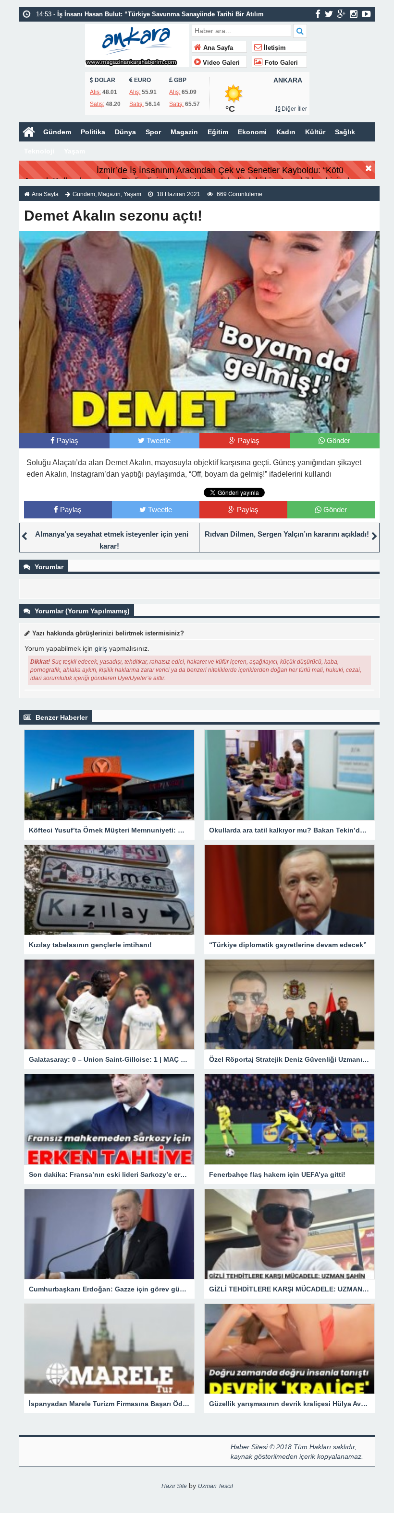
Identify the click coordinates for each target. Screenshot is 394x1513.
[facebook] (317, 14)
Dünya (125, 132)
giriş (101, 648)
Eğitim (218, 132)
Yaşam (74, 151)
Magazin (184, 132)
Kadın (286, 132)
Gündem (57, 132)
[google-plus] (341, 14)
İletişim (274, 48)
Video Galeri (220, 62)
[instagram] (353, 14)
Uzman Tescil (215, 1486)
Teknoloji (39, 151)
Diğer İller (293, 109)
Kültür (315, 132)
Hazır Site (174, 1486)
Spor (153, 132)
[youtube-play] (366, 14)
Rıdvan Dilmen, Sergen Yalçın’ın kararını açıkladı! (287, 534)
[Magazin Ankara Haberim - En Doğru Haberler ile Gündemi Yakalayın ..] (137, 44)
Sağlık (345, 132)
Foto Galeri (280, 62)
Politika (93, 132)
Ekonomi (252, 132)
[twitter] (329, 14)
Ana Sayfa (217, 48)
